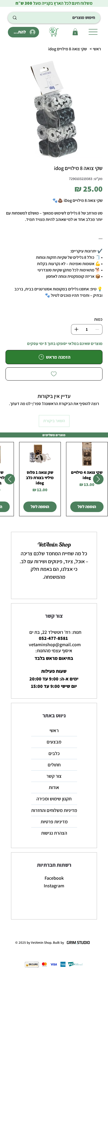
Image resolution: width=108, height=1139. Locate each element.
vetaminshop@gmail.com (55, 644)
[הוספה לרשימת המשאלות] (54, 374)
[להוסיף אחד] (76, 329)
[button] (75, 31)
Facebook (54, 878)
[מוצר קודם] (98, 479)
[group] (54, 479)
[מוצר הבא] (9, 479)
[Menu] (93, 32)
